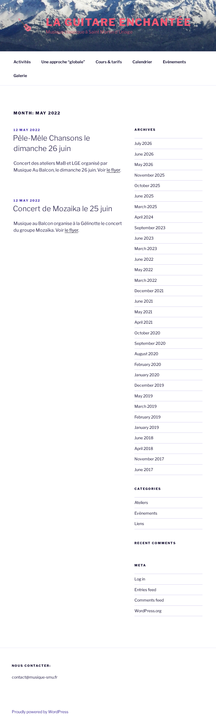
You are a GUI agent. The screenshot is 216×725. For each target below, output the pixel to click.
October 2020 (147, 332)
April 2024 (143, 217)
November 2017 (149, 458)
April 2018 (143, 448)
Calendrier (142, 61)
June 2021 (143, 301)
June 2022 (143, 259)
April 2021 (143, 322)
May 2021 (143, 311)
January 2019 (146, 427)
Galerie (20, 75)
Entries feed (145, 589)
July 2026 (143, 143)
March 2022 (145, 280)
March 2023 (145, 248)
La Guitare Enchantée (119, 22)
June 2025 (144, 195)
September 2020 (150, 343)
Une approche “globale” (63, 61)
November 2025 (149, 175)
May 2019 (143, 395)
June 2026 (144, 154)
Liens (139, 523)
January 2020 (146, 374)
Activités (22, 61)
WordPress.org (147, 610)
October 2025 (147, 185)
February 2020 (147, 364)
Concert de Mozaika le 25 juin (62, 208)
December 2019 (149, 385)
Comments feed (149, 600)
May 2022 (143, 269)
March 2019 (145, 406)
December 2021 (149, 290)
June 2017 (143, 469)
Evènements (174, 61)
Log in (139, 579)
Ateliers (141, 502)
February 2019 (147, 417)
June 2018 (143, 437)
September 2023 (149, 227)
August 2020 (146, 353)
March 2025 (145, 206)
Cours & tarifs (109, 61)
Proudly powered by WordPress (40, 711)
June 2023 (144, 238)
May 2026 (143, 164)
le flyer (113, 170)
